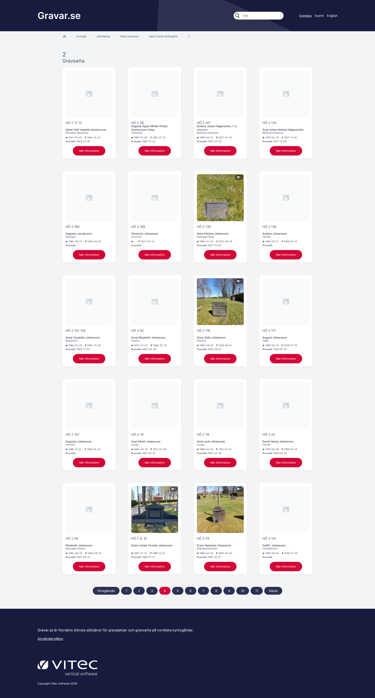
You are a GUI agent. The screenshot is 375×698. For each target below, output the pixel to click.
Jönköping (103, 36)
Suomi (319, 16)
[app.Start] (64, 36)
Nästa (273, 591)
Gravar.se (59, 15)
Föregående (106, 591)
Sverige (81, 36)
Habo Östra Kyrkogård (163, 36)
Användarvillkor (50, 639)
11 (256, 591)
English (332, 16)
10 (242, 591)
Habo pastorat (129, 36)
